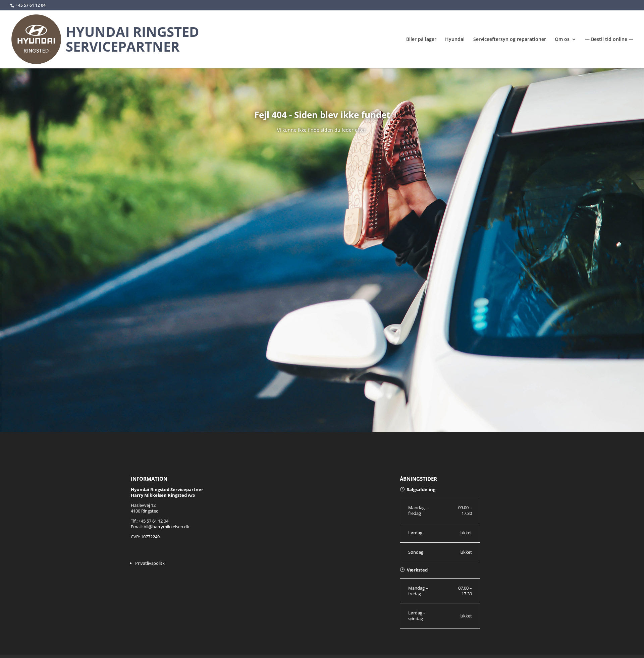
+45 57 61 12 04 (31, 5)
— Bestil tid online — (609, 39)
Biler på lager (421, 39)
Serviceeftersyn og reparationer (509, 39)
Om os (562, 39)
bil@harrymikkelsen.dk (166, 527)
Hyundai (455, 39)
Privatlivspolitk (150, 563)
